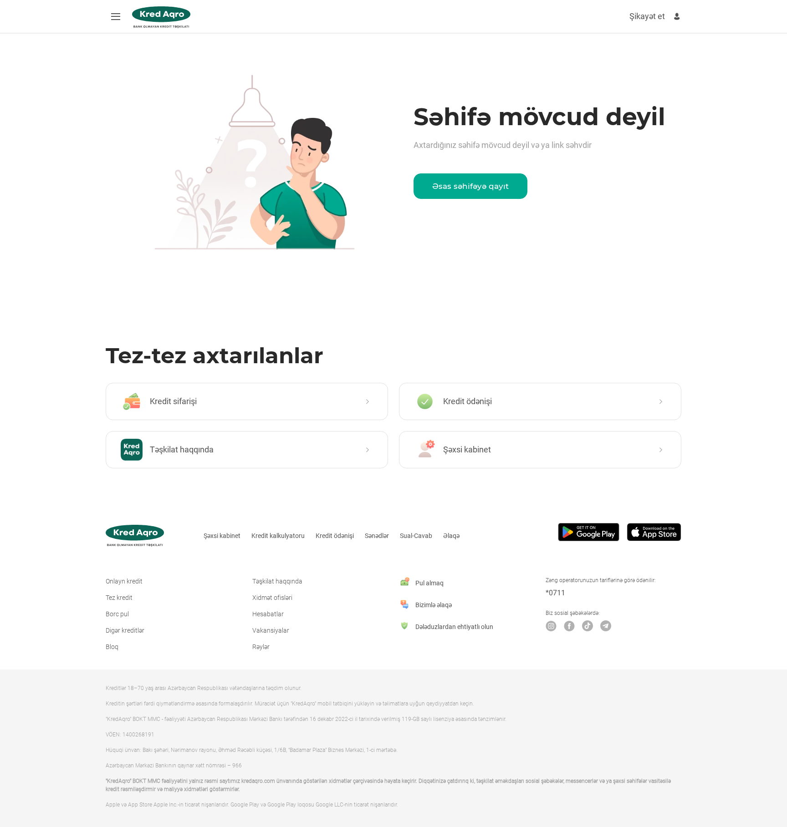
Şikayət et (647, 16)
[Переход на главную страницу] (161, 17)
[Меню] (115, 16)
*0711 (555, 593)
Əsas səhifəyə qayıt (470, 186)
